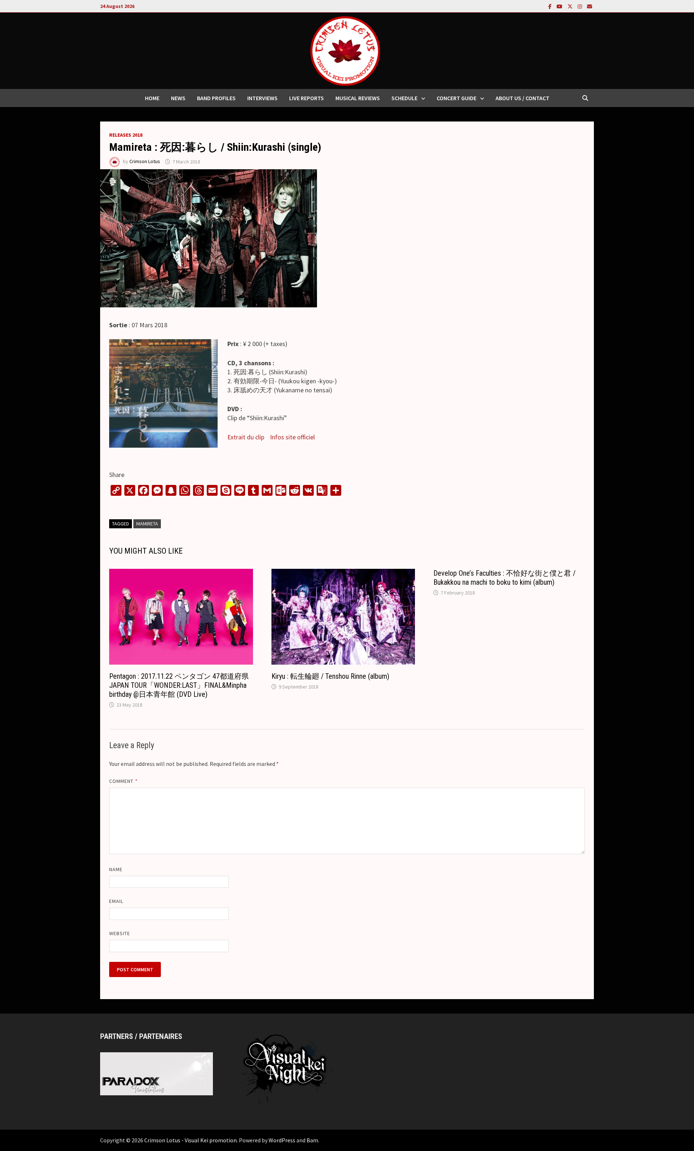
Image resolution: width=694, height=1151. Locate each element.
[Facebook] (551, 6)
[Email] (589, 6)
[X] (571, 6)
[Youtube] (560, 6)
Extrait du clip (245, 437)
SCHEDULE (404, 98)
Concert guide (456, 98)
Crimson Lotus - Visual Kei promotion (190, 1140)
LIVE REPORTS (306, 98)
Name (116, 869)
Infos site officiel (292, 437)
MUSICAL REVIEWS (357, 98)
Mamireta (147, 523)
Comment (123, 781)
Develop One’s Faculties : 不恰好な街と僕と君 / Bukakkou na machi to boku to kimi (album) (504, 578)
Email (116, 901)
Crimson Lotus (144, 161)
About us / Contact (522, 98)
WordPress (282, 1140)
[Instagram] (580, 6)
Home (152, 98)
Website (119, 933)
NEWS (178, 98)
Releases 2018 (125, 135)
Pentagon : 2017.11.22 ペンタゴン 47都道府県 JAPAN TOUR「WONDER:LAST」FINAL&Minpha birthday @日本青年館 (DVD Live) (179, 685)
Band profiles (216, 98)
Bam (312, 1140)
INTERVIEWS (262, 98)
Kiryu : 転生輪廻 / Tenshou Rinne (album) (330, 676)
